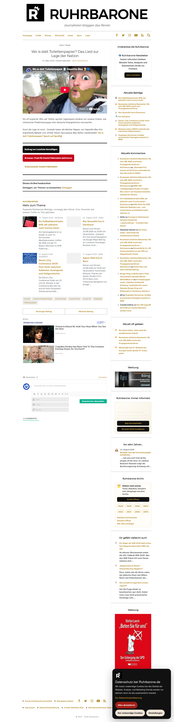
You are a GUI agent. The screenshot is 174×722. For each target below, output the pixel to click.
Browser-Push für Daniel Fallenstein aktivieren (48, 158)
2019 (145, 512)
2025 (129, 506)
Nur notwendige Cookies (130, 713)
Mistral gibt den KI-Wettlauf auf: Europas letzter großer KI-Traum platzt (133, 350)
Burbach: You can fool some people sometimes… (135, 453)
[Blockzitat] (56, 393)
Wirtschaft (59, 35)
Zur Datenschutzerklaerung (128, 697)
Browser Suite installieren (133, 429)
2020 (137, 512)
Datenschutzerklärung (49, 707)
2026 (120, 506)
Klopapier (98, 299)
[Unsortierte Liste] (52, 393)
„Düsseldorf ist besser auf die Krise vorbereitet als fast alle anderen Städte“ (135, 170)
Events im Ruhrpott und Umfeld (38, 701)
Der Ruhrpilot (124, 116)
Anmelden (102, 377)
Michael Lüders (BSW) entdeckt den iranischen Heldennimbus (134, 130)
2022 (120, 512)
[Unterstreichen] (41, 393)
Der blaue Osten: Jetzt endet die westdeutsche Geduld (133, 233)
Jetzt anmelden (133, 75)
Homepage (27, 35)
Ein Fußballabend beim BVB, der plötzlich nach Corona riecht (51, 224)
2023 (145, 506)
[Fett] (34, 393)
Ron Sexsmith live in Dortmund (131, 112)
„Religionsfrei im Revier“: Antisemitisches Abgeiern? (131, 567)
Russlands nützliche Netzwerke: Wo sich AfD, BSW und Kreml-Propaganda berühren (134, 106)
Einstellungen (155, 713)
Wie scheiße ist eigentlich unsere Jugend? (133, 584)
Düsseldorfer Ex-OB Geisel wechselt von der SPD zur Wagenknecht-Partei (135, 251)
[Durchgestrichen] (45, 393)
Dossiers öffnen (124, 520)
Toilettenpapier (30, 302)
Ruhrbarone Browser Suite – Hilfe (102, 707)
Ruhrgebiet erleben (65, 701)
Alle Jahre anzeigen (125, 524)
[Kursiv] (38, 393)
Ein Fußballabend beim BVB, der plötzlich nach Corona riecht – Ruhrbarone (134, 201)
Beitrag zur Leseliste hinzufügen (41, 149)
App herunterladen (133, 423)
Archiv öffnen (133, 499)
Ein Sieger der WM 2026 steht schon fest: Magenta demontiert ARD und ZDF (135, 546)
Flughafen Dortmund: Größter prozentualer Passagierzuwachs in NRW (133, 137)
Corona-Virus (74, 299)
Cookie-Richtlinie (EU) (74, 707)
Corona (27, 299)
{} (63, 394)
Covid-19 (87, 299)
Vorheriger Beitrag (44, 311)
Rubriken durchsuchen (127, 517)
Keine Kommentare (80, 61)
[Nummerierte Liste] (48, 393)
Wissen (48, 35)
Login (87, 35)
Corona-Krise (60, 299)
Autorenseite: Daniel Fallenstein (41, 166)
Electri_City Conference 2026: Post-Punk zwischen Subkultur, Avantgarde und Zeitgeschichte (51, 267)
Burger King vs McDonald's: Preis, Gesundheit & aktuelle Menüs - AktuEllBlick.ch (134, 277)
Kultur (70, 35)
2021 (129, 512)
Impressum (30, 707)
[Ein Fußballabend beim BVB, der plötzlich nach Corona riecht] (30, 221)
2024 (137, 506)
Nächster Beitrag (86, 311)
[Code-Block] (59, 393)
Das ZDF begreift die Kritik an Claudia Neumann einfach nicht (135, 308)
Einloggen (67, 187)
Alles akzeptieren (126, 705)
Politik (38, 35)
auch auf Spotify (53, 136)
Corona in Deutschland (42, 299)
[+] (66, 394)
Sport (79, 35)
